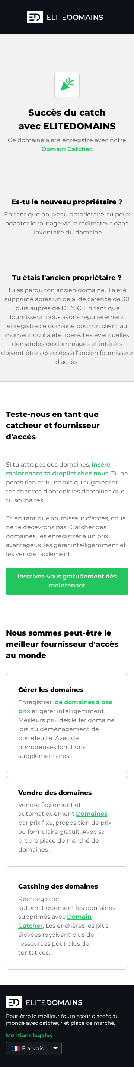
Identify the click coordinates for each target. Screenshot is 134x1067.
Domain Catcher (66, 149)
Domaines (91, 813)
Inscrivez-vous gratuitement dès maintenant (67, 581)
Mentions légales (29, 1035)
